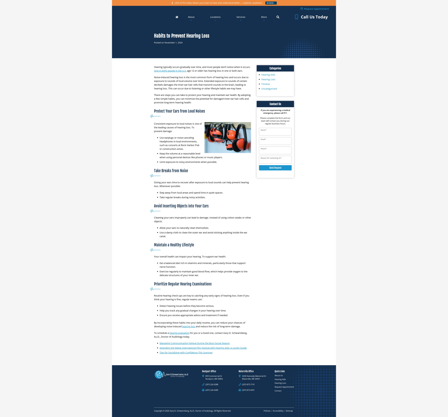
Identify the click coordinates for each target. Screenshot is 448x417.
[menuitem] (191, 19)
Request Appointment (316, 8)
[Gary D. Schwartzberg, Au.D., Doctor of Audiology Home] (150, 15)
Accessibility (278, 411)
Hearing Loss (268, 79)
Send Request (275, 167)
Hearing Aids (268, 74)
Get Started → (271, 3)
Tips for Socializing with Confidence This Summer (186, 352)
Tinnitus (265, 84)
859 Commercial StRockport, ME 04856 (214, 377)
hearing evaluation (179, 333)
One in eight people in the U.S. (170, 70)
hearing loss (188, 326)
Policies (267, 411)
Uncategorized (269, 88)
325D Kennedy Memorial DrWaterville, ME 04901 (254, 377)
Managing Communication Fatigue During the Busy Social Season (195, 343)
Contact (278, 390)
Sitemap (289, 411)
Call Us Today (314, 17)
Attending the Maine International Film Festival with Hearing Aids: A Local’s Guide (203, 347)
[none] (191, 19)
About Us (279, 375)
